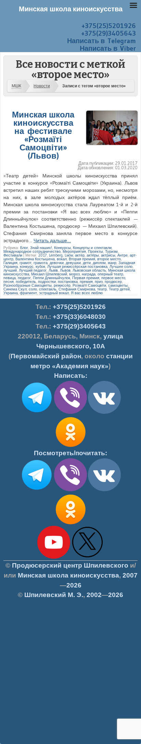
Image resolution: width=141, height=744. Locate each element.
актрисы (108, 255)
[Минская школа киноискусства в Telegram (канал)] (36, 489)
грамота (41, 262)
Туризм (111, 251)
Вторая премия (82, 259)
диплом (99, 262)
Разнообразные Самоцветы (27, 285)
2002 (94, 594)
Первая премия (85, 277)
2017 (42, 255)
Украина (10, 292)
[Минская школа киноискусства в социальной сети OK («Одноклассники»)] (70, 447)
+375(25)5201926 (108, 26)
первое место (113, 277)
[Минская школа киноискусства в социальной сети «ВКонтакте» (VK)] (104, 489)
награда (88, 274)
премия (86, 281)
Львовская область (89, 270)
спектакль (47, 289)
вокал (62, 259)
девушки (73, 262)
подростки (47, 281)
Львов (65, 270)
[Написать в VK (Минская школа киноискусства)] (104, 412)
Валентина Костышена (35, 259)
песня (8, 281)
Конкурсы (62, 247)
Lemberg (56, 255)
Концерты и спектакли (92, 247)
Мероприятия (74, 251)
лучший (10, 270)
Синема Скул (15, 289)
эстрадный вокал (54, 292)
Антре (122, 255)
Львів (53, 270)
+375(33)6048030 (79, 316)
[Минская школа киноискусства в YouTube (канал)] (53, 557)
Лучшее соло (121, 266)
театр (102, 289)
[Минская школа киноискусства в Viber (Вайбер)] (70, 489)
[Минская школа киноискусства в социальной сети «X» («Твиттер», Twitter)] (87, 557)
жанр (112, 262)
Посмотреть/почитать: (70, 453)
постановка (68, 281)
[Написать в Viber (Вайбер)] (70, 412)
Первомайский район (46, 356)
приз (99, 281)
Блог (24, 247)
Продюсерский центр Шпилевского (70, 565)
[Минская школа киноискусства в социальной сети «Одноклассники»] (70, 524)
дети (87, 262)
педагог (24, 277)
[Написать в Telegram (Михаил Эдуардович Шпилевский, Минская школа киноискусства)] (36, 412)
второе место (109, 259)
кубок (40, 266)
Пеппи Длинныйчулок (51, 277)
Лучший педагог (33, 270)
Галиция (10, 262)
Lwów (69, 255)
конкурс (27, 266)
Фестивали (12, 255)
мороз (74, 274)
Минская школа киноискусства (68, 575)
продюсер (113, 281)
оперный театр (110, 274)
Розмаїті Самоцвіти (89, 285)
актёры (93, 255)
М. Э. (53, 594)
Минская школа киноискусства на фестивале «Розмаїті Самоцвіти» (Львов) (43, 135)
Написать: (70, 375)
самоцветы (118, 285)
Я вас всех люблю (87, 292)
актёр (80, 255)
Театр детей (119, 289)
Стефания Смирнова (77, 289)
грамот (25, 262)
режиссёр (62, 285)
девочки (57, 262)
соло (33, 289)
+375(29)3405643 (108, 33)
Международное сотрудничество (32, 251)
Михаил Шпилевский (49, 274)
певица (9, 277)
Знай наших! (41, 247)
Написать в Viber (108, 48)
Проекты (95, 251)
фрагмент (28, 292)
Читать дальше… (52, 240)
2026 (73, 585)
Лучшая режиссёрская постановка (77, 266)
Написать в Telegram (101, 41)
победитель (26, 281)
